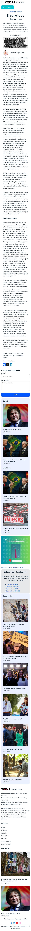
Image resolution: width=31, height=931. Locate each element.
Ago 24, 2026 (6, 463)
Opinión (6, 401)
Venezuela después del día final (12, 749)
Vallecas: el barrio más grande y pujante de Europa (15, 529)
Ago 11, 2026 (6, 690)
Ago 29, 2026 (6, 431)
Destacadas (13, 11)
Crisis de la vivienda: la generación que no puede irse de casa (15, 657)
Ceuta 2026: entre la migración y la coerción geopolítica (13, 625)
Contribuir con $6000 (12, 589)
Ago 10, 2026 (6, 721)
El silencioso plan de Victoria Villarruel (15, 688)
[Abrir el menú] (2, 2)
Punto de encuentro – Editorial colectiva (12, 567)
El (4, 468)
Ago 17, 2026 (6, 532)
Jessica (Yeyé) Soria (17, 52)
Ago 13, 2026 (6, 628)
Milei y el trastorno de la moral (12, 429)
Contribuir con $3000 (12, 587)
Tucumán (19, 11)
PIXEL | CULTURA (7, 7)
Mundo (8, 468)
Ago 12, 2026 (6, 660)
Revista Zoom (17, 789)
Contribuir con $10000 (13, 591)
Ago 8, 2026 (6, 751)
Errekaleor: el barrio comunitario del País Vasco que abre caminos (14, 880)
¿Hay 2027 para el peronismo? (12, 719)
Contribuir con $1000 (12, 584)
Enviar (15, 394)
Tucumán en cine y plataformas (12, 779)
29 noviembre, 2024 (15, 35)
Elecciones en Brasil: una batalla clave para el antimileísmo (14, 460)
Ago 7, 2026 (6, 781)
